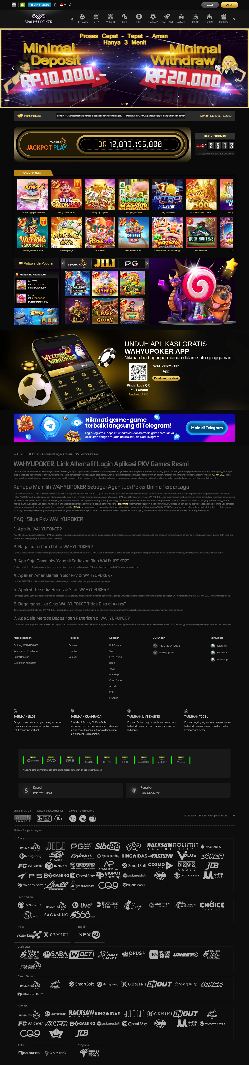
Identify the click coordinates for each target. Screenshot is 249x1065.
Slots (96, 22)
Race (124, 22)
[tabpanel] (124, 68)
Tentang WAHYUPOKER (26, 645)
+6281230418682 (169, 645)
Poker (195, 22)
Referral (73, 657)
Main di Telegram (41, 5)
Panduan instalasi (166, 378)
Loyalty (73, 651)
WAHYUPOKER (218, 474)
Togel (139, 22)
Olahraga (153, 22)
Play (60, 148)
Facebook (222, 652)
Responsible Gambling (26, 651)
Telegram (222, 645)
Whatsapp (222, 659)
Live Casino (110, 22)
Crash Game (167, 22)
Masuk (210, 5)
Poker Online (122, 503)
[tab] (78, 263)
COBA (80, 279)
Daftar (229, 5)
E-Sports (209, 22)
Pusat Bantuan (21, 657)
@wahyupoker (166, 652)
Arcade (181, 22)
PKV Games (79, 507)
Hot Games (82, 22)
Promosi (223, 22)
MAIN (35, 194)
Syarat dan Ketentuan (25, 662)
